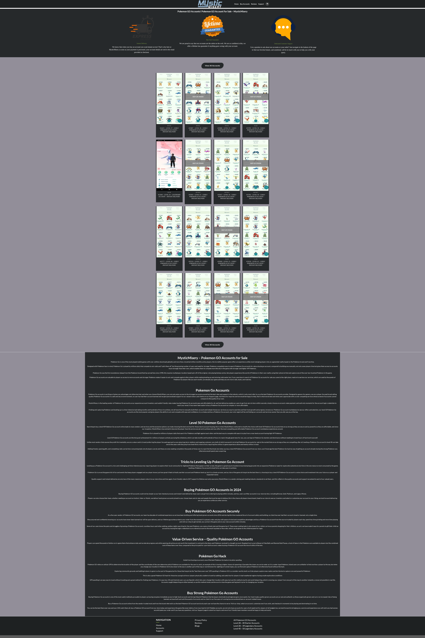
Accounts (160, 628)
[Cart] (267, 4)
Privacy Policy (201, 620)
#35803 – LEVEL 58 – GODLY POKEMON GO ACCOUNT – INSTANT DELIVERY (255, 330)
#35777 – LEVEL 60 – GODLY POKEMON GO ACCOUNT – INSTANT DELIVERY (169, 263)
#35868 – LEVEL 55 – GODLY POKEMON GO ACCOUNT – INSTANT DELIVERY (227, 130)
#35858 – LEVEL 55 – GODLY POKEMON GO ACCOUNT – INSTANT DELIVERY (227, 263)
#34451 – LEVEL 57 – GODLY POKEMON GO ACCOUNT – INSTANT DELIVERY (169, 130)
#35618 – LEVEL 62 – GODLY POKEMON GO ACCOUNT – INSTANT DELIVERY (255, 263)
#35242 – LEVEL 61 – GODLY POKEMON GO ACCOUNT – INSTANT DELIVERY (169, 330)
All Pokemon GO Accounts (245, 620)
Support (159, 631)
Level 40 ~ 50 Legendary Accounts (248, 628)
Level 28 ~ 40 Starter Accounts (247, 623)
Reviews (198, 623)
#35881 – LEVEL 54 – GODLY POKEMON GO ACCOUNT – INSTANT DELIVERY (227, 330)
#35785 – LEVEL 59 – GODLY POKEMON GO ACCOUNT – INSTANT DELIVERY (255, 130)
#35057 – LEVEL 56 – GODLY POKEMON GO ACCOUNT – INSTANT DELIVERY (227, 196)
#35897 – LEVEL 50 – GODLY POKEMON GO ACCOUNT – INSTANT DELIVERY (198, 130)
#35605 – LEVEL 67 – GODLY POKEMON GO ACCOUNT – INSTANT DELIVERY (198, 196)
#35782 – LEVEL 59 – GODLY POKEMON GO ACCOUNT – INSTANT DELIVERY (255, 196)
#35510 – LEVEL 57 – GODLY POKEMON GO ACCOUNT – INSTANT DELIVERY (198, 263)
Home (158, 625)
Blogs (197, 626)
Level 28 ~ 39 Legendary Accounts (248, 626)
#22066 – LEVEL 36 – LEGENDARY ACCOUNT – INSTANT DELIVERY (169, 195)
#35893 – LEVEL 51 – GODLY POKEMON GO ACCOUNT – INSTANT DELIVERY (198, 330)
